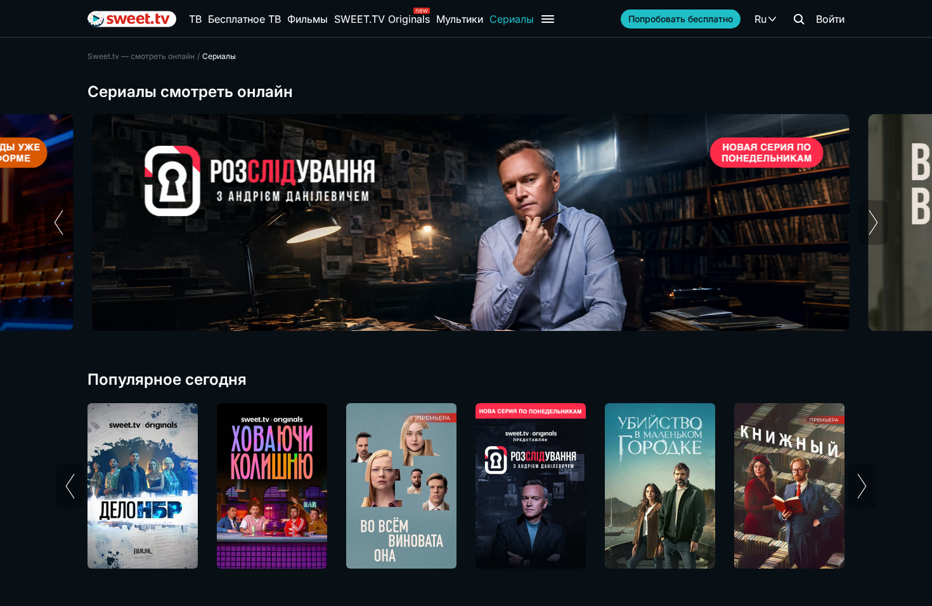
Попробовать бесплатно (680, 18)
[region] (466, 222)
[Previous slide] (58, 222)
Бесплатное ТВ (244, 19)
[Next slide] (873, 222)
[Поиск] (798, 19)
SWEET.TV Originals (382, 19)
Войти (830, 19)
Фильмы (307, 19)
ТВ (195, 19)
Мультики (459, 19)
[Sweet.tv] (131, 19)
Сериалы (511, 19)
